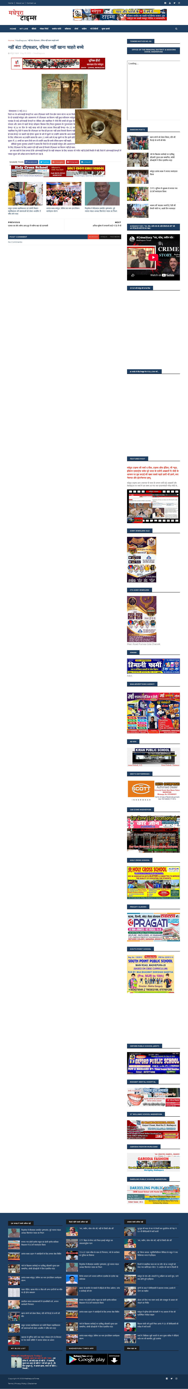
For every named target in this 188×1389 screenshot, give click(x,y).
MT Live (24, 28)
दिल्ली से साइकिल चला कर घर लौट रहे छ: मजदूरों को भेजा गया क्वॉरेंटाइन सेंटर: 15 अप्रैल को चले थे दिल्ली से (157, 1265)
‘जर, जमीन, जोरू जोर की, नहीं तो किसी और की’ (96, 1228)
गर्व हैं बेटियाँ (94, 28)
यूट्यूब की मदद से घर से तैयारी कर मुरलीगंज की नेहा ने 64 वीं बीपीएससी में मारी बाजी (157, 1230)
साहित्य (84, 28)
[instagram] (179, 3)
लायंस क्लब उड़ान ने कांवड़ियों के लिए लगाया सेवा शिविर (41, 1253)
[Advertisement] (153, 1018)
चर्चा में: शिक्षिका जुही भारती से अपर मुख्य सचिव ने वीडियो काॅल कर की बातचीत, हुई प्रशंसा (158, 1337)
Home (10, 3)
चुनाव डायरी (106, 28)
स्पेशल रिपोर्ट (44, 28)
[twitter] (174, 3)
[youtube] (170, 3)
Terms (10, 1383)
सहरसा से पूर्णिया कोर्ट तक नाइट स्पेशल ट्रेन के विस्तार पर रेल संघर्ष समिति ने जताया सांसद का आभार (41, 1338)
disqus (104, 237)
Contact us (31, 3)
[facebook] (165, 3)
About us (20, 3)
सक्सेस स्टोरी (56, 28)
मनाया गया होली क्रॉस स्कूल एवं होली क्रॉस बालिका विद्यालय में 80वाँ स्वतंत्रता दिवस (39, 1243)
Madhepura (21, 40)
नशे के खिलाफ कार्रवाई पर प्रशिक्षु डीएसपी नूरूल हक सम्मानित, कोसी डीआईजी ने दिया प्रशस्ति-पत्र (162, 157)
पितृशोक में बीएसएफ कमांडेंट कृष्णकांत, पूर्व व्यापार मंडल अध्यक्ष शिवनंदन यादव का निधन (101, 209)
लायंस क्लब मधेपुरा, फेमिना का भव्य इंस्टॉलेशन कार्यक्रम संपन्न (62, 209)
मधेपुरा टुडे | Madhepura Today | (26, 1355)
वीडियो (34, 28)
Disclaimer (32, 1383)
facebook (115, 237)
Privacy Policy (21, 1383)
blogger (93, 237)
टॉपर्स (76, 28)
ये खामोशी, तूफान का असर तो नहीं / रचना (37, 1358)
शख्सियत (68, 28)
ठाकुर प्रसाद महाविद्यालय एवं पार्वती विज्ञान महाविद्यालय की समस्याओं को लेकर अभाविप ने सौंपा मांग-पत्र (24, 211)
